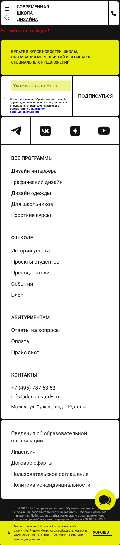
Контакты (24, 375)
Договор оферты (31, 463)
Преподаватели (30, 273)
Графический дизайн (37, 182)
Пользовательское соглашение (49, 474)
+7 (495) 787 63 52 (33, 388)
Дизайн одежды (31, 193)
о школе (22, 238)
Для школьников (32, 204)
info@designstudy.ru (35, 397)
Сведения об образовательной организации (49, 437)
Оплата (20, 341)
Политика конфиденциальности (50, 485)
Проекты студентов (35, 262)
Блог (17, 295)
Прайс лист (25, 352)
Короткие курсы (31, 215)
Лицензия (23, 452)
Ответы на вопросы (35, 330)
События (22, 284)
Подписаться (95, 96)
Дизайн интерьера (34, 171)
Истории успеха (30, 251)
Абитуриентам (30, 317)
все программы (32, 158)
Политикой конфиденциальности (27, 110)
